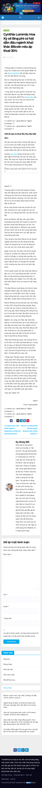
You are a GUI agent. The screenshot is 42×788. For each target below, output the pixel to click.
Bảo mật (29, 775)
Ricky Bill (24, 442)
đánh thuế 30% (13, 73)
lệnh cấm (29, 97)
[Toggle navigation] (39, 17)
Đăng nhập (8, 664)
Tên (5, 595)
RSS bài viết (8, 669)
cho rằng (13, 154)
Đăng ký (7, 659)
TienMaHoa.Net (20, 782)
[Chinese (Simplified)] (34, 3)
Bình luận (7, 554)
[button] (20, 18)
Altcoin (6, 30)
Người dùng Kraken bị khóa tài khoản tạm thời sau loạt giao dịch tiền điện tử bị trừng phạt (20, 705)
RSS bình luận (9, 675)
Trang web (7, 618)
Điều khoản (5, 779)
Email (6, 606)
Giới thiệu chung (6, 775)
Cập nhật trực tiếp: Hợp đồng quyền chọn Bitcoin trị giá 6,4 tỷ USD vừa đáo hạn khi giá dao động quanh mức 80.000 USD (21, 722)
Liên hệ (12, 779)
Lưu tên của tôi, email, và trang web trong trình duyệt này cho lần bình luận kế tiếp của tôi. (20, 634)
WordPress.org (9, 680)
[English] (36, 3)
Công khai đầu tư (19, 775)
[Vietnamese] (39, 3)
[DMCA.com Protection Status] (31, 782)
